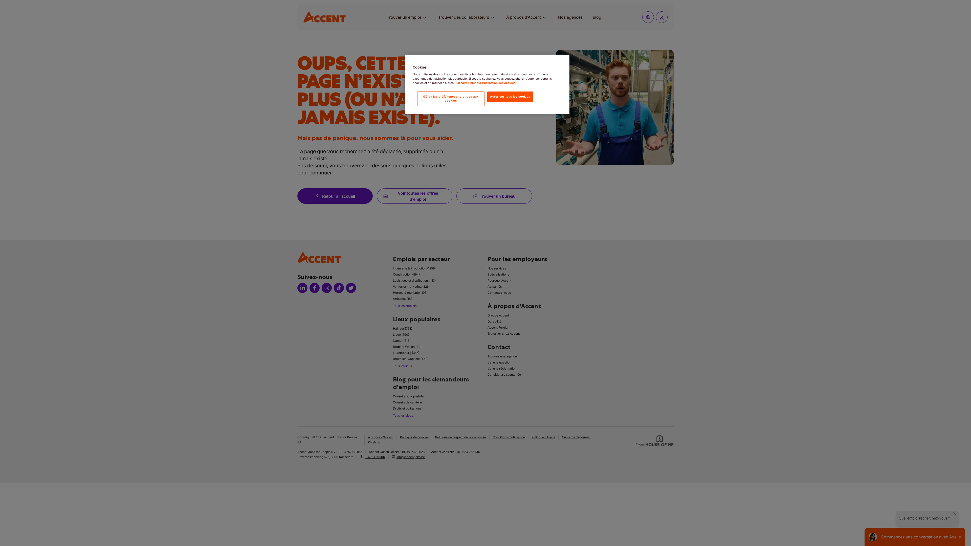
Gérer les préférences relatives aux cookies (450, 98)
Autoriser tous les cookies (510, 96)
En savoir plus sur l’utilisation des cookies (485, 83)
